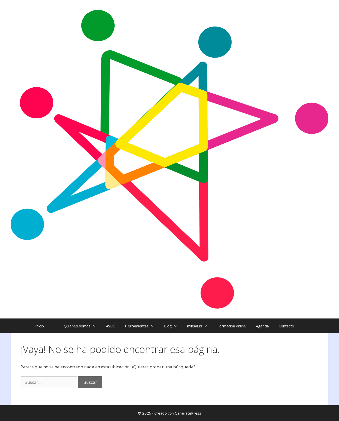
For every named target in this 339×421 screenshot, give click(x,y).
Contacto (286, 325)
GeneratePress (188, 413)
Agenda (262, 325)
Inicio (39, 325)
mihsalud (194, 325)
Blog (168, 325)
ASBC (110, 325)
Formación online (231, 325)
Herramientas (137, 325)
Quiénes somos (77, 325)
